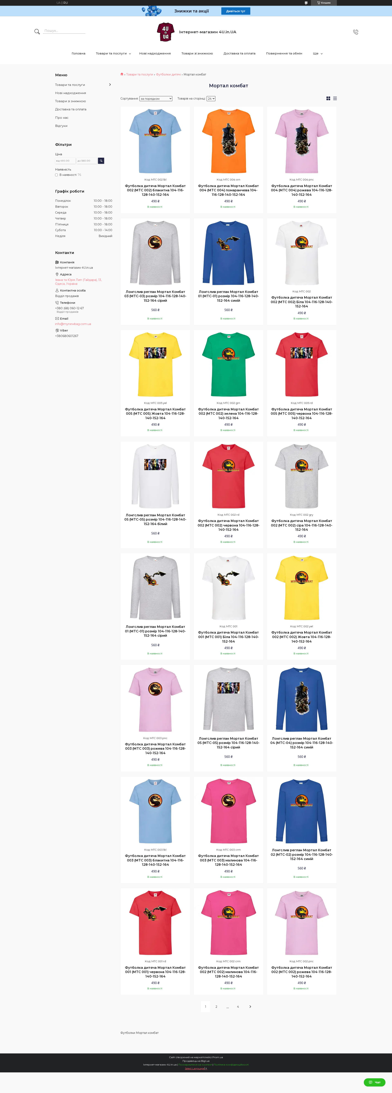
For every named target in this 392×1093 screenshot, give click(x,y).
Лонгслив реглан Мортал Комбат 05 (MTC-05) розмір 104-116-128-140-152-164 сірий (228, 743)
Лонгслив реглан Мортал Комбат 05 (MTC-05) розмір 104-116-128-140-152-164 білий (155, 519)
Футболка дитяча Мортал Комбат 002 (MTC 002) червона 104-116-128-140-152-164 (228, 525)
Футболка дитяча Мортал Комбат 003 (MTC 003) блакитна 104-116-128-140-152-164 (155, 860)
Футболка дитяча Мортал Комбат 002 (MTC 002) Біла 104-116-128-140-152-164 (302, 302)
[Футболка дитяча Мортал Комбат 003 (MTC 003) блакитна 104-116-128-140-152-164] (155, 811)
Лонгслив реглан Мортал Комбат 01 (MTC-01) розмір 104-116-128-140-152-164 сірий (155, 631)
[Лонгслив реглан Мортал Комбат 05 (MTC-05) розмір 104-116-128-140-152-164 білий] (155, 476)
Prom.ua (217, 1057)
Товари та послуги (111, 53)
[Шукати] (37, 32)
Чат (378, 1082)
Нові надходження (155, 53)
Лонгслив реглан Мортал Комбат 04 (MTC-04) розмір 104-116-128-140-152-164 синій (301, 743)
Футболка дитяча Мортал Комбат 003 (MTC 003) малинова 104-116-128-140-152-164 (228, 860)
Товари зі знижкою (197, 53)
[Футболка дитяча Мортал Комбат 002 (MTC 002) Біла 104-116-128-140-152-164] (301, 253)
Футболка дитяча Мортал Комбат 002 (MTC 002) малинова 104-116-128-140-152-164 (228, 972)
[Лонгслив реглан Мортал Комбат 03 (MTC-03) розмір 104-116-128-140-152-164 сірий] (155, 253)
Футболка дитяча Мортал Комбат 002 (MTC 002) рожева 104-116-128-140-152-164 (301, 972)
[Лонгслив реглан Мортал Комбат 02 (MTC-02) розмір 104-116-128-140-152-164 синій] (301, 811)
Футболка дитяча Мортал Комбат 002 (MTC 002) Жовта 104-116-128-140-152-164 (301, 637)
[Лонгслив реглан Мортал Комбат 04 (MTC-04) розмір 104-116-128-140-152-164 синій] (301, 699)
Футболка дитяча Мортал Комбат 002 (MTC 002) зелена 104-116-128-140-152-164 (228, 413)
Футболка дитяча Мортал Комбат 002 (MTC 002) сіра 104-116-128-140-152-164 (301, 525)
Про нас (62, 118)
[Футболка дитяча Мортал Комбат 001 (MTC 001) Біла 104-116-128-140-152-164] (228, 588)
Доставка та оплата (239, 53)
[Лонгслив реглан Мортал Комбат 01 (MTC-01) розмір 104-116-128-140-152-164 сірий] (155, 588)
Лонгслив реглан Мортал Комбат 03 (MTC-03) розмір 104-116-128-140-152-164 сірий (155, 296)
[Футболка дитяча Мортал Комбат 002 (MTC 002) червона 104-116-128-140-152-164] (228, 476)
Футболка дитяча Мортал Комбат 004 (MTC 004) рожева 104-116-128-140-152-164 (301, 190)
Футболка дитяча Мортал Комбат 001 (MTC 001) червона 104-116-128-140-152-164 (155, 972)
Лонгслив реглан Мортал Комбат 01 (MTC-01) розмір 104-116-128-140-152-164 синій (228, 296)
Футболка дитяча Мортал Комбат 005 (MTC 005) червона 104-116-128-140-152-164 (302, 413)
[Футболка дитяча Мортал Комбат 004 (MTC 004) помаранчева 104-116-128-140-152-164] (228, 141)
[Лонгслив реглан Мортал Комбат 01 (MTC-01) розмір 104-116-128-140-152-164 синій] (228, 253)
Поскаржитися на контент (195, 1064)
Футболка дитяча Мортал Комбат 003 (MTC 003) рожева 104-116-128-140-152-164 (155, 748)
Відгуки (61, 126)
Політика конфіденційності (231, 1064)
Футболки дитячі (168, 74)
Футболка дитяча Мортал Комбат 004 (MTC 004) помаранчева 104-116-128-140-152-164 (228, 190)
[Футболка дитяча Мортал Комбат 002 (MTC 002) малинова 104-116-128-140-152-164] (228, 923)
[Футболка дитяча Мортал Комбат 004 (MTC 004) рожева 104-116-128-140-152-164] (301, 141)
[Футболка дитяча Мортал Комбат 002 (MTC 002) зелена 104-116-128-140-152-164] (228, 364)
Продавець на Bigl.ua (196, 1060)
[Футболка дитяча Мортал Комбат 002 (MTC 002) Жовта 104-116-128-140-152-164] (301, 588)
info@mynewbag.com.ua (73, 324)
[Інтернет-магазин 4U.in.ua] (166, 32)
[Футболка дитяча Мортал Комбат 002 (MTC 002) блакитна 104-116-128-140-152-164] (155, 141)
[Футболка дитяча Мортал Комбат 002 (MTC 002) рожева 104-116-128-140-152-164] (301, 923)
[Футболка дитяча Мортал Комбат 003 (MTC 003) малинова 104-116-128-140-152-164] (228, 811)
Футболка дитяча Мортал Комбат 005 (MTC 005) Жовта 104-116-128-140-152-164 (155, 413)
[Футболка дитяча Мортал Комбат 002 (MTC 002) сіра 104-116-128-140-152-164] (301, 476)
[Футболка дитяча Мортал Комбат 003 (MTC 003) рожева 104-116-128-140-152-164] (155, 699)
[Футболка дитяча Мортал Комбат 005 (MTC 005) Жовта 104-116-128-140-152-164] (155, 364)
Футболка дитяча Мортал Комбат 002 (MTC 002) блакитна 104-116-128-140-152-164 (155, 190)
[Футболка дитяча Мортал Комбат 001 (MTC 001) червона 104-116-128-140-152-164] (155, 923)
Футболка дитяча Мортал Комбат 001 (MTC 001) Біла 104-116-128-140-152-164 (228, 637)
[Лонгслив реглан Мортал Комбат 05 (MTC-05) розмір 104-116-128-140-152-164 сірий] (228, 699)
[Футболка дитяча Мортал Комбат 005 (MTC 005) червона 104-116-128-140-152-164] (301, 364)
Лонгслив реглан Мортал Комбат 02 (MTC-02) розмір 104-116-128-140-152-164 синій (302, 854)
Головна (78, 53)
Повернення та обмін (284, 53)
